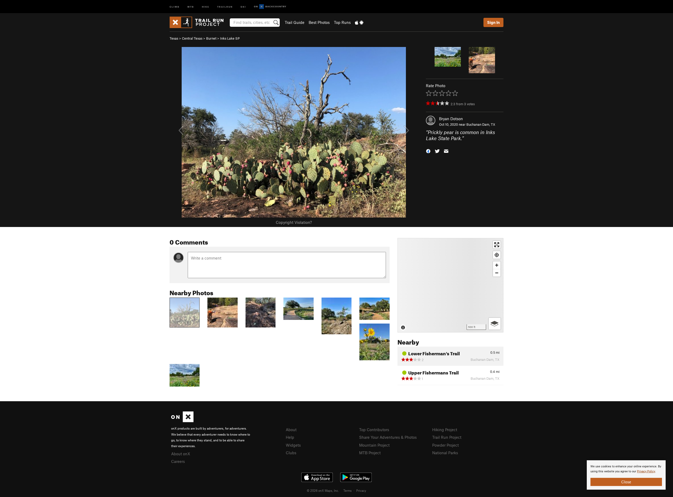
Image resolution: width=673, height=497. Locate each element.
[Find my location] (497, 255)
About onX (180, 453)
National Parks (445, 452)
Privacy (361, 490)
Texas (174, 38)
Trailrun (225, 6)
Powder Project (445, 445)
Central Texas (192, 38)
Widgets (293, 445)
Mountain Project (374, 445)
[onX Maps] (182, 420)
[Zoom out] (497, 273)
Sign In (493, 22)
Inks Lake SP (230, 38)
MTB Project (370, 452)
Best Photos (319, 22)
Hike (205, 6)
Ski (243, 6)
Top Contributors (374, 429)
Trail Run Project (446, 437)
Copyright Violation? (294, 222)
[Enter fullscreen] (497, 244)
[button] (428, 150)
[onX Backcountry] (270, 7)
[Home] (199, 22)
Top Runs (342, 22)
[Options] (495, 324)
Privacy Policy (646, 471)
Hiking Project (444, 429)
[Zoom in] (497, 265)
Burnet (211, 38)
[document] (626, 475)
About (291, 429)
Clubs (291, 452)
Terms (347, 490)
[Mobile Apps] (359, 22)
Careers (178, 461)
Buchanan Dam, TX (480, 124)
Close (626, 481)
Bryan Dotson (451, 118)
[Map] (450, 285)
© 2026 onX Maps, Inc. (323, 490)
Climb (175, 6)
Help (290, 437)
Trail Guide (294, 22)
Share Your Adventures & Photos (388, 437)
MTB (190, 6)
